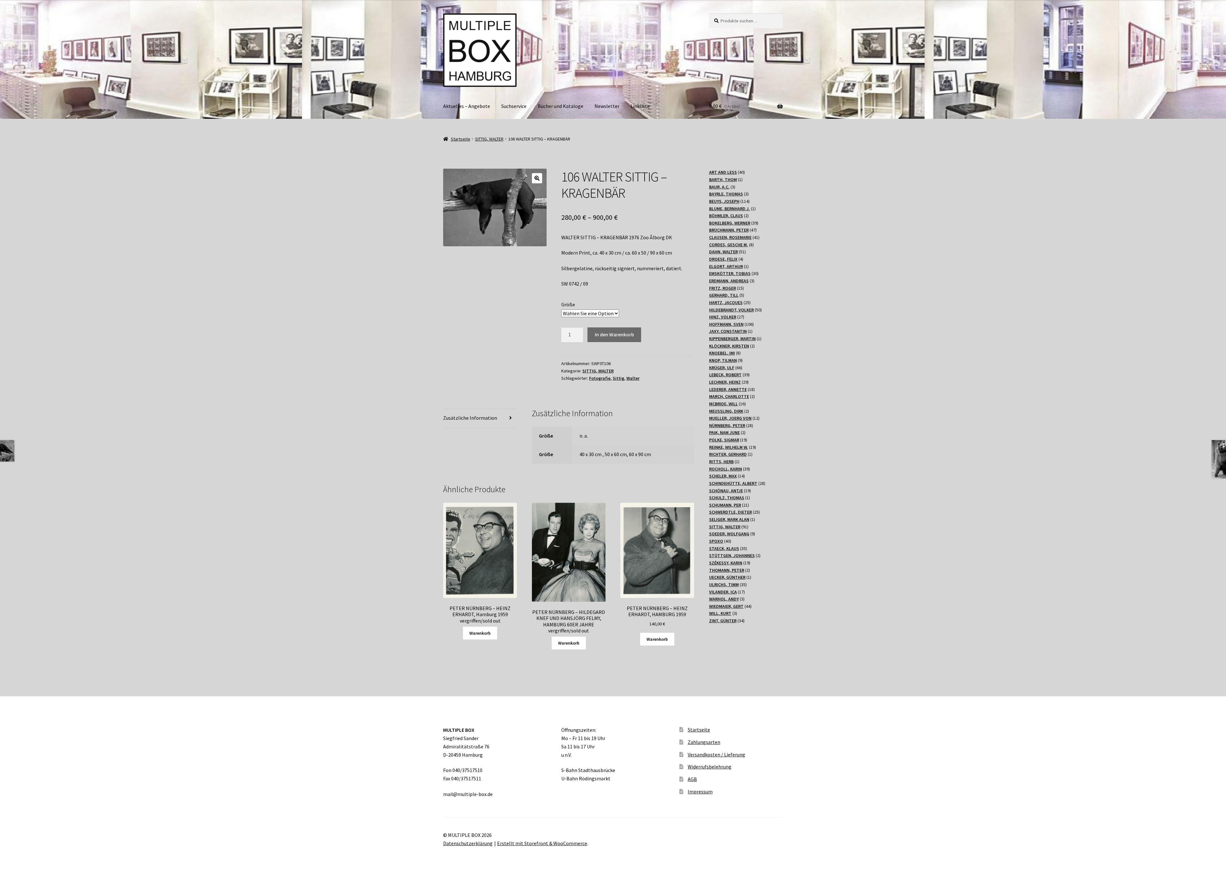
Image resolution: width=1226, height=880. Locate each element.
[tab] (480, 418)
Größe (568, 304)
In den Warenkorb (614, 334)
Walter (632, 378)
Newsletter (606, 106)
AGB (692, 779)
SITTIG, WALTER (489, 139)
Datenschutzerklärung (468, 843)
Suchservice (513, 106)
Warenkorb (480, 633)
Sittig (618, 378)
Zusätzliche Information (470, 418)
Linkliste (640, 106)
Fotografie (599, 378)
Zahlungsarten (704, 742)
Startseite (460, 139)
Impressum (700, 791)
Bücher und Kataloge (560, 106)
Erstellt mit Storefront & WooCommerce (542, 843)
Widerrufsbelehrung (709, 766)
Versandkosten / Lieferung (716, 754)
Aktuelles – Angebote (466, 106)
